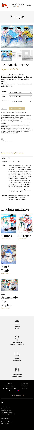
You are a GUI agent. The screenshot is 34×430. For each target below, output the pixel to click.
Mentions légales (5, 423)
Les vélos (9, 141)
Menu (29, 5)
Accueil (9, 383)
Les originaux (9, 386)
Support (4, 91)
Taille (3, 96)
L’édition (24, 386)
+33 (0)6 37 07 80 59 (10, 414)
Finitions (4, 101)
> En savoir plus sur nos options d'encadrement (13, 112)
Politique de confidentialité (7, 421)
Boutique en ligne (9, 388)
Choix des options (6, 240)
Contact (24, 388)
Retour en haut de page (18, 395)
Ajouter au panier (17, 108)
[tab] (12, 153)
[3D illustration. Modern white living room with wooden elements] (27, 55)
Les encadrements (5, 418)
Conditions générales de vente (8, 420)
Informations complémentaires (12, 153)
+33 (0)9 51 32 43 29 (7, 412)
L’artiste (25, 383)
